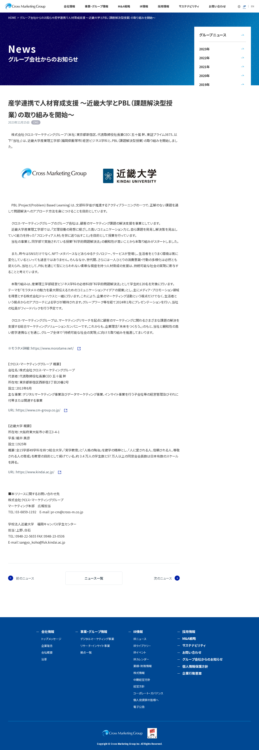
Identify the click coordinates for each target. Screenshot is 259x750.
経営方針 (139, 686)
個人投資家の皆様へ (146, 700)
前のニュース (25, 578)
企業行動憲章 (192, 673)
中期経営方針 (141, 680)
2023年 (204, 48)
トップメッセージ (51, 639)
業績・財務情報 (142, 666)
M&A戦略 (124, 6)
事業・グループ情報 (96, 6)
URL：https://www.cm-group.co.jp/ (34, 410)
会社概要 (47, 652)
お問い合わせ (217, 6)
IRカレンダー (141, 659)
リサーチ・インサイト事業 (95, 646)
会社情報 (69, 6)
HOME (12, 18)
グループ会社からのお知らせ (37, 18)
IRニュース (139, 639)
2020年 (204, 75)
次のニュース (163, 578)
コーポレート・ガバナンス (148, 693)
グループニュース (212, 34)
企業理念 (47, 646)
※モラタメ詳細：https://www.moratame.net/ (41, 348)
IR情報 (144, 6)
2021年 (204, 66)
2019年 (204, 84)
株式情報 (139, 673)
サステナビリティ (189, 6)
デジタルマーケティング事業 (97, 639)
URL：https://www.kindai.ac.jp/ (31, 471)
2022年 (204, 57)
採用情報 (163, 6)
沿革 (44, 659)
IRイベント (139, 652)
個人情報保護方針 (195, 666)
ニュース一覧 (94, 578)
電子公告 (139, 707)
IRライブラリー (142, 646)
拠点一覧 (86, 652)
